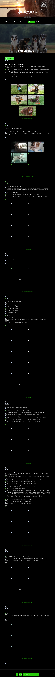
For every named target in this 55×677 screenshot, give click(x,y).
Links (25, 22)
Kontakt (19, 22)
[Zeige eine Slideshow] (27, 118)
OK (17, 674)
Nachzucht (31, 22)
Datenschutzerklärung (31, 674)
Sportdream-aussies (27, 11)
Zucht (37, 22)
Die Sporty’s (7, 22)
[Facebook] (25, 17)
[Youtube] (27, 17)
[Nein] (53, 673)
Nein (20, 674)
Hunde (14, 22)
